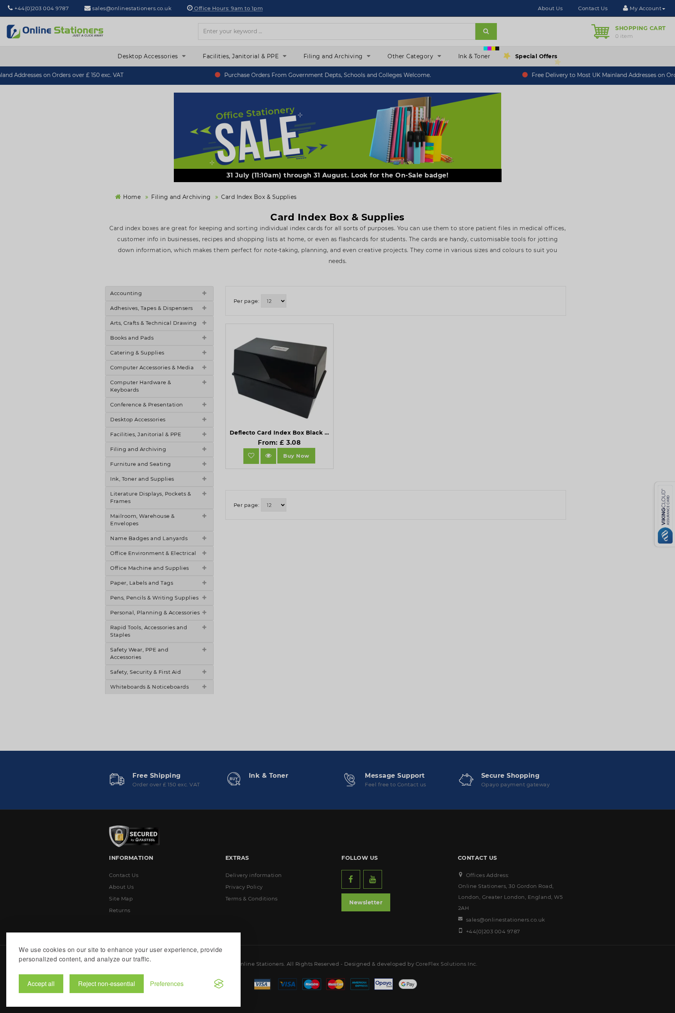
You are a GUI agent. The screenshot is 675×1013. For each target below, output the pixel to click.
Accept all (41, 983)
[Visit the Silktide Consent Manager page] (218, 983)
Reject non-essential (106, 983)
